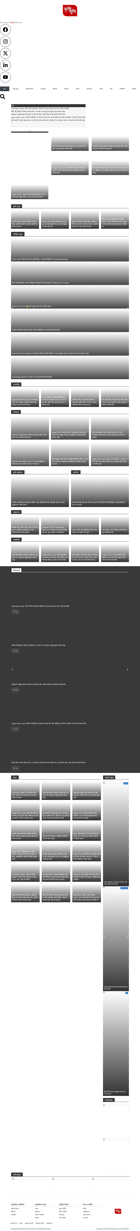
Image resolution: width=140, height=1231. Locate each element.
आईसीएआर (86, 1211)
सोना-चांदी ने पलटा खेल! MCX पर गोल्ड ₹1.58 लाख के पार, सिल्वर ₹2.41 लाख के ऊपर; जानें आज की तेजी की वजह (48, 120)
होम (5, 89)
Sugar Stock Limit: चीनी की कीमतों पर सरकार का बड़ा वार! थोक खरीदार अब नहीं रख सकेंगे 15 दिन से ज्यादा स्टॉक (48, 117)
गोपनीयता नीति (39, 1223)
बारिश (84, 1208)
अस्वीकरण (49, 1223)
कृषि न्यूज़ (15, 89)
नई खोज (43, 89)
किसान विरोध (63, 1211)
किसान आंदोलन (39, 1215)
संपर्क (20, 1223)
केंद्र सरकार (86, 1215)
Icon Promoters (123, 1229)
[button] (12, 308)
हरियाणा (37, 1211)
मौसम (77, 89)
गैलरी (101, 89)
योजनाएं (66, 89)
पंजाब (36, 1208)
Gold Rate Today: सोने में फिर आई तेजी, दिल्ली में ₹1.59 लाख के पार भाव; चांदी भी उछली (40, 109)
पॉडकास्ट (89, 89)
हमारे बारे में (14, 1223)
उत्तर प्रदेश (62, 1218)
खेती (127, 993)
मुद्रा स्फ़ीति (62, 1208)
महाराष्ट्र (61, 1215)
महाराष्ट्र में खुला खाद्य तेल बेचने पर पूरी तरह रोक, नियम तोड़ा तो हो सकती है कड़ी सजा (38, 114)
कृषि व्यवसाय (29, 89)
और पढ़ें (15, 612)
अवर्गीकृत (126, 783)
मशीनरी (55, 89)
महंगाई (37, 1218)
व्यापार (126, 888)
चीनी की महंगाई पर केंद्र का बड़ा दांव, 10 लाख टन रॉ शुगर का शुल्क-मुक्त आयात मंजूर (38, 111)
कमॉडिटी (122, 89)
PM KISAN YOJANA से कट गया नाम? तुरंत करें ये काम (115, 883)
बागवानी (85, 1218)
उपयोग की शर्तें (29, 1223)
